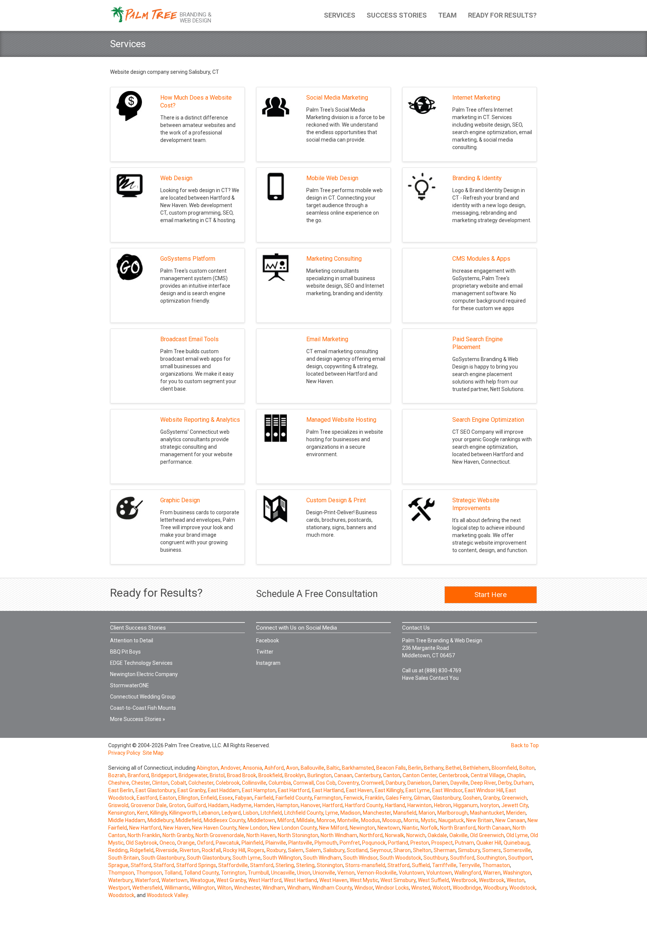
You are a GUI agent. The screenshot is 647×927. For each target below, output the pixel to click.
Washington (517, 873)
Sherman (445, 850)
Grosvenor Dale (149, 805)
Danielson (419, 783)
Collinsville (254, 783)
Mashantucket (487, 813)
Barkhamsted (358, 768)
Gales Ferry (398, 798)
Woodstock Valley (167, 895)
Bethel (453, 768)
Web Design (176, 178)
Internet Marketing (476, 97)
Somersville (517, 850)
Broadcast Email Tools (189, 339)
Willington (203, 888)
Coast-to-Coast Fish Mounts (143, 708)
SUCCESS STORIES (397, 15)
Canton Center (420, 775)
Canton (391, 775)
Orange (186, 843)
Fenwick (353, 798)
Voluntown (411, 873)
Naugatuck (451, 820)
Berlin (415, 768)
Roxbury (276, 850)
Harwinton (419, 805)
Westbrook (464, 880)
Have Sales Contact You (430, 678)
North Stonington (298, 835)
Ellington (188, 798)
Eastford (147, 798)
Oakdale (437, 835)
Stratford (399, 865)
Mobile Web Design (332, 178)
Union (303, 873)
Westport (119, 888)
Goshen (472, 798)
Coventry (348, 783)
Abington (207, 768)
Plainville (275, 843)
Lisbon (250, 813)
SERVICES (339, 15)
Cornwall (303, 783)
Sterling (285, 865)
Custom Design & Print (336, 500)
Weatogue (202, 880)
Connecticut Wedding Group (143, 697)
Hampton (287, 805)
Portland (398, 843)
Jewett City (514, 805)
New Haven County (214, 828)
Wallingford (467, 873)
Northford (371, 835)
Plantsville (300, 843)
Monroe (326, 820)
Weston (516, 880)
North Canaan (494, 828)
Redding (118, 850)
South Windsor (360, 858)
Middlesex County (224, 820)
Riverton (190, 850)
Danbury (395, 783)
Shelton (422, 850)
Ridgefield (142, 850)
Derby (504, 783)
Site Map (153, 753)
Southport (520, 858)
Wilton (224, 888)
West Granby (231, 880)
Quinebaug (516, 843)
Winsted (420, 888)
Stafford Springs (196, 865)
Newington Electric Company (144, 674)
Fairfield (264, 798)
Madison (350, 813)
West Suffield (433, 880)
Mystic (428, 820)
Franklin (374, 798)
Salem (295, 850)
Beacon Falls (391, 768)
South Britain (123, 858)
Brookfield (270, 775)
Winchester (247, 888)
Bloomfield (504, 768)
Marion (427, 813)
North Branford (458, 828)
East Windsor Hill (484, 790)
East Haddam (224, 790)
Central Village (488, 775)
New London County (293, 828)
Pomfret (350, 843)
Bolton (527, 768)
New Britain (479, 820)
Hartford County (364, 805)
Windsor (363, 888)
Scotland (357, 850)
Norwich (415, 835)
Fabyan (243, 798)
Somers (491, 850)
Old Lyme (517, 835)
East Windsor (447, 790)
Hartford (332, 805)
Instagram (268, 663)
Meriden (516, 813)
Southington (491, 858)
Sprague (118, 865)
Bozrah (116, 775)
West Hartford (265, 880)
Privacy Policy (124, 753)
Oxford (205, 843)
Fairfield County (294, 798)
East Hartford (294, 790)
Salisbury (333, 850)
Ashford (274, 768)
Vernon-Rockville (377, 873)
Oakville (458, 835)
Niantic (410, 828)
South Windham (322, 858)
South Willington (282, 858)
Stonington (330, 865)
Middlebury (160, 820)
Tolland (173, 873)
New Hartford (145, 828)
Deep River (483, 783)
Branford (138, 775)
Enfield (209, 798)
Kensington (121, 813)
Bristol (217, 775)
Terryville (469, 865)
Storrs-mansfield (365, 865)
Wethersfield (147, 888)
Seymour (380, 850)
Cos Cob (325, 783)
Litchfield (271, 813)
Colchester (200, 783)
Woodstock (522, 888)
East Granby (191, 790)
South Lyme (247, 858)
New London (253, 828)
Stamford (261, 865)
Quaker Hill (488, 843)
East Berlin (120, 790)
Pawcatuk (227, 843)
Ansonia (252, 768)
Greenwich (514, 798)
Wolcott (441, 888)
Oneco (167, 843)
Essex (226, 798)
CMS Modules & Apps (481, 258)
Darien (440, 783)
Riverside (166, 850)
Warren (492, 873)
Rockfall (211, 850)
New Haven (176, 828)
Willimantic (177, 888)
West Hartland (300, 880)
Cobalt (178, 783)
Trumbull (258, 873)
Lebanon (209, 813)
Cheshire (118, 783)
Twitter (264, 652)
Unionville (324, 873)
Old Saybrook (141, 843)
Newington (362, 828)
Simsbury (469, 850)
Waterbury (120, 880)
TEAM (447, 15)
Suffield (421, 865)
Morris (411, 820)
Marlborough (452, 813)
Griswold (118, 805)
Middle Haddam (126, 820)
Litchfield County (303, 813)
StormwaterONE (129, 685)
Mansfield (404, 813)
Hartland (395, 805)
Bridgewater (193, 775)
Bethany (433, 768)
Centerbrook (453, 775)
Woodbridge (467, 888)
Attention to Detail (131, 640)
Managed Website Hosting (341, 419)
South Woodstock (400, 858)
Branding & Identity (477, 178)
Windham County (332, 888)
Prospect (442, 843)
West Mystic (364, 880)
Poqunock (374, 843)
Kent (142, 813)
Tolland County (201, 873)
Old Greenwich (487, 835)
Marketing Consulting (334, 258)
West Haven (333, 880)
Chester (140, 783)
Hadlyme (241, 805)
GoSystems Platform (187, 258)
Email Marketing (327, 339)
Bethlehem (476, 768)
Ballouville (312, 768)
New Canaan (510, 820)
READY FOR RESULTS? (502, 15)
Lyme (331, 813)
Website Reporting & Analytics (200, 419)
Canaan (343, 775)
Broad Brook (241, 775)
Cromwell (372, 783)
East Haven (359, 790)
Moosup (391, 820)
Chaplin (516, 775)
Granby (491, 798)
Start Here (490, 594)
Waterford (147, 880)
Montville (348, 820)
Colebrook (228, 783)
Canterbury (368, 775)
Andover (230, 768)
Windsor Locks (392, 888)
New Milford (333, 828)
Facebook (267, 640)
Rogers (255, 850)
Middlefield (188, 820)
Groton (177, 805)
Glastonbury (446, 798)
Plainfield (252, 843)
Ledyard (231, 813)
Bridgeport (163, 775)
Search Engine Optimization (488, 419)
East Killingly (389, 790)
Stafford (141, 865)
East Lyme (417, 790)
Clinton (160, 783)
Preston (419, 843)
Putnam (464, 843)
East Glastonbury (155, 790)
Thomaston (496, 865)
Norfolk (429, 828)
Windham (273, 888)
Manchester (377, 813)
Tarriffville (444, 865)
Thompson (121, 873)
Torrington (233, 873)
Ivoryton (489, 805)
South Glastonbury (163, 858)
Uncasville (283, 873)
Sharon (402, 850)
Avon (292, 768)
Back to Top (525, 745)
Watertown (174, 880)
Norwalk (394, 835)
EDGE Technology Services (141, 663)
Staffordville (233, 865)
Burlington (319, 775)
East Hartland (328, 790)
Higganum (465, 805)
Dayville (459, 783)
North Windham (339, 835)
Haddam (218, 805)
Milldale (306, 820)
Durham (523, 783)
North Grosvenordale (219, 835)
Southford (462, 858)
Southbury (435, 858)
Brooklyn (295, 775)
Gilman (422, 798)
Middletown (261, 820)
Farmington (327, 798)
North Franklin (144, 835)
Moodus (370, 820)
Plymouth (326, 843)
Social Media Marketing (337, 97)
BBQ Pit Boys (125, 652)
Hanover (310, 805)
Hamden (264, 805)
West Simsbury (398, 880)
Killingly (158, 813)
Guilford (196, 805)
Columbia (279, 783)
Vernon (346, 873)
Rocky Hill (234, 850)
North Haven (261, 835)
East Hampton (259, 790)
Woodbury (495, 888)
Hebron (442, 805)
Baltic (333, 768)
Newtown (388, 828)
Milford (285, 820)
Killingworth (183, 813)
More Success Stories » (137, 719)
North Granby (177, 835)
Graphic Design (180, 500)
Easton (168, 798)
